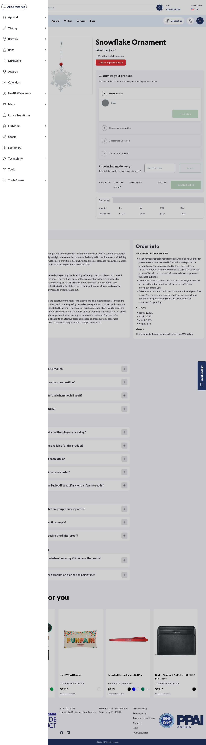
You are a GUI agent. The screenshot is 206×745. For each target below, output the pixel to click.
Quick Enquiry (201, 373)
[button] (45, 17)
